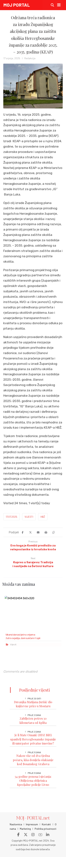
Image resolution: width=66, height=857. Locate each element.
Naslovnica (16, 824)
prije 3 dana (34, 752)
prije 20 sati (34, 698)
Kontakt (46, 824)
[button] (59, 5)
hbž (43, 516)
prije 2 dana (34, 715)
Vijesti (29, 516)
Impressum (32, 824)
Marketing (25, 828)
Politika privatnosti (45, 828)
